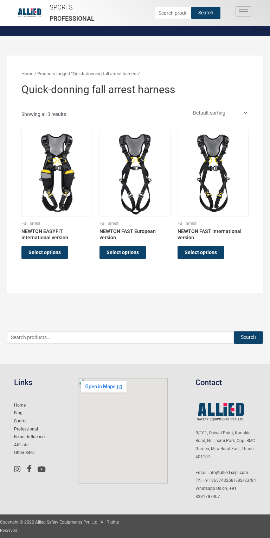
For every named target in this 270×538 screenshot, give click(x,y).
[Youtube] (42, 469)
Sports (61, 7)
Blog (18, 412)
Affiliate (21, 444)
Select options (44, 252)
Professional (72, 18)
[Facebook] (31, 469)
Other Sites (24, 452)
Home (27, 73)
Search (205, 12)
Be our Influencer (30, 436)
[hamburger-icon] (243, 11)
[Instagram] (19, 469)
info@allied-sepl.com (228, 472)
